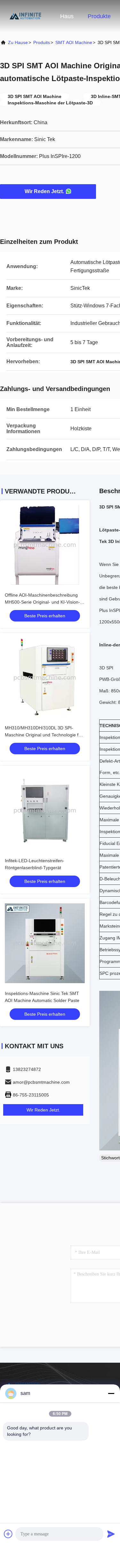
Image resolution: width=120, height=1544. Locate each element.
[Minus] (111, 1393)
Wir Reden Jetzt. (44, 191)
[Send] (111, 1534)
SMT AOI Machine (73, 42)
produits (41, 42)
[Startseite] (26, 16)
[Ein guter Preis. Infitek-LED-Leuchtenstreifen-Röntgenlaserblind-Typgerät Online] (45, 810)
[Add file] (8, 1534)
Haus (67, 16)
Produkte (99, 16)
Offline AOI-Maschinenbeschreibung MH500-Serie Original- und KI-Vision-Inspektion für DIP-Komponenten (42, 602)
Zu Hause (18, 42)
